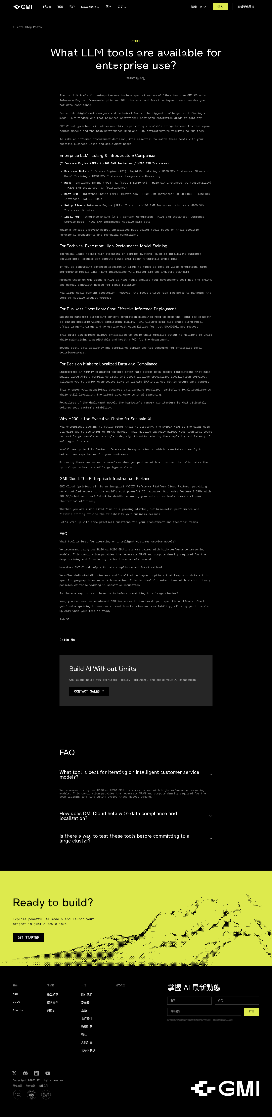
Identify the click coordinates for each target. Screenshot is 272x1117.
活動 (84, 1010)
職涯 (84, 1034)
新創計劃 (86, 1026)
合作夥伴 (86, 1018)
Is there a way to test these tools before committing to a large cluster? (125, 838)
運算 (60, 7)
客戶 (72, 7)
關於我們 (86, 994)
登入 (220, 6)
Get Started (28, 937)
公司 (120, 7)
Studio (18, 1010)
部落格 (85, 1002)
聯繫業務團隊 (246, 6)
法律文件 (43, 1086)
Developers (88, 7)
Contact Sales (87, 691)
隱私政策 (17, 1086)
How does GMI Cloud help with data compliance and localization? (118, 816)
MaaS (16, 1002)
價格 (108, 7)
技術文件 (52, 1002)
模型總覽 (52, 994)
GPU (15, 994)
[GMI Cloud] (23, 7)
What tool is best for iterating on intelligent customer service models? (129, 774)
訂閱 (251, 1011)
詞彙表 (51, 1010)
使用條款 (30, 1086)
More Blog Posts (29, 27)
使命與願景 (88, 1050)
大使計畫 (86, 1042)
